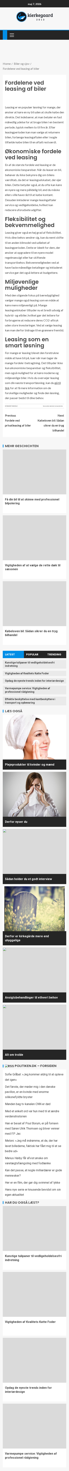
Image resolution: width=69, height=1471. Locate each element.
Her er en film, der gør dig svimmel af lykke (32, 1182)
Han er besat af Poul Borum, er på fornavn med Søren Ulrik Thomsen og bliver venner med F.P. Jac (32, 1128)
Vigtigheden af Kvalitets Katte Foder (27, 673)
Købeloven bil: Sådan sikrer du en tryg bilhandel (51, 423)
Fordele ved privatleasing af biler (18, 420)
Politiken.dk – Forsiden (35, 1065)
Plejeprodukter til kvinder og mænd (29, 764)
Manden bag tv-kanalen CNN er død (27, 1104)
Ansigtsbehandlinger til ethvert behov (31, 997)
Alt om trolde (14, 1054)
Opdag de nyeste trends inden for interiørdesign (34, 680)
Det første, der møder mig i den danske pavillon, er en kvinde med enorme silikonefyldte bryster (30, 1092)
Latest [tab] (10, 654)
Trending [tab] (54, 654)
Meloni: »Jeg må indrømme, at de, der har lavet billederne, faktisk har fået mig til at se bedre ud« (33, 1146)
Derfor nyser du (16, 822)
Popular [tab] (32, 654)
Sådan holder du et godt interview (28, 879)
